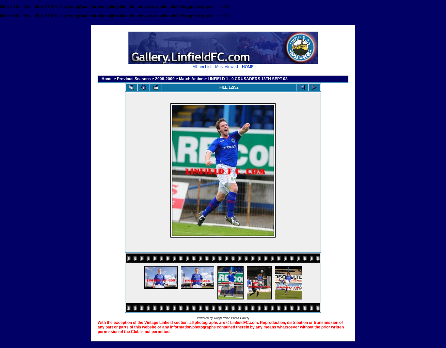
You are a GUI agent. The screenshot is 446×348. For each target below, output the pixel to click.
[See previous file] (302, 87)
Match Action (191, 79)
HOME (248, 67)
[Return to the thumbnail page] (131, 87)
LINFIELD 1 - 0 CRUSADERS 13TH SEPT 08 (248, 79)
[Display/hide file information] (144, 87)
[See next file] (314, 87)
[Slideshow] (156, 87)
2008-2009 (165, 79)
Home (107, 79)
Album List (202, 67)
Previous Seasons (134, 79)
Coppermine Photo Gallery (231, 318)
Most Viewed (226, 67)
